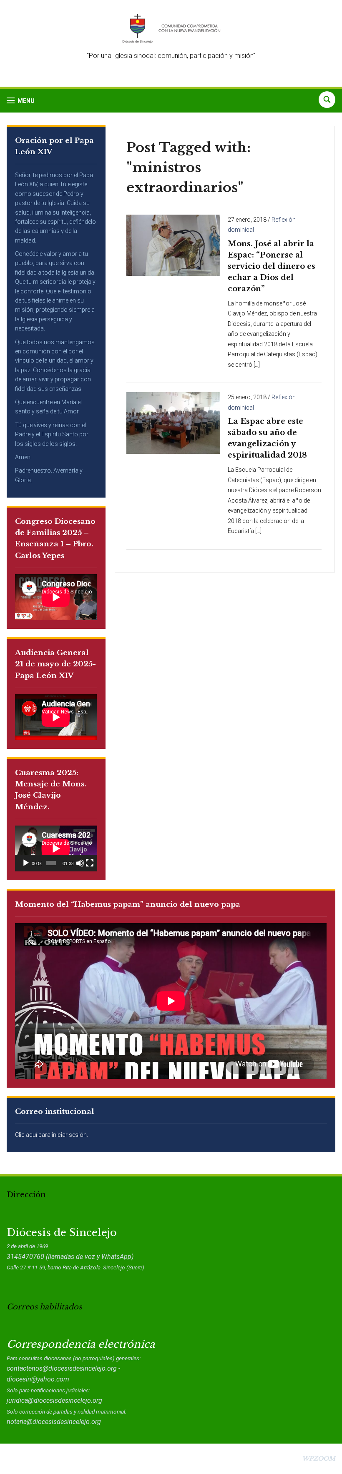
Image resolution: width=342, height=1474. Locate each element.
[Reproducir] (26, 863)
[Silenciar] (80, 863)
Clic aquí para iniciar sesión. (51, 1134)
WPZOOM (318, 1458)
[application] (56, 848)
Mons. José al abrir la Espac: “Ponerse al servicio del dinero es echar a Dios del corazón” (271, 266)
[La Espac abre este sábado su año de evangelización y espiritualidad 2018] (173, 422)
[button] (21, 100)
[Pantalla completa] (90, 863)
